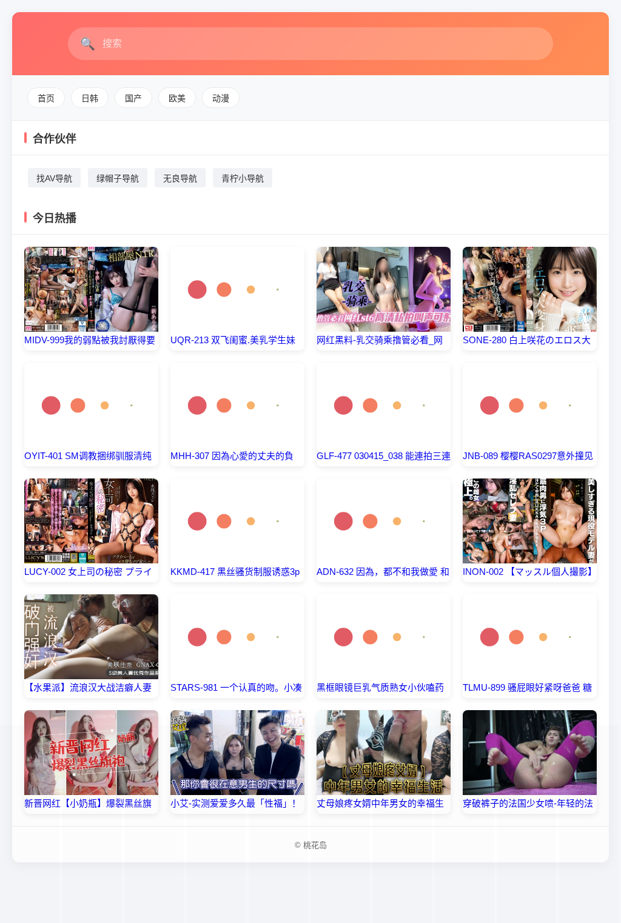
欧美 (177, 98)
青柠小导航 (242, 178)
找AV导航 (54, 178)
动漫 (220, 98)
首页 (46, 98)
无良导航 (180, 178)
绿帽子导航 (117, 178)
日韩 (89, 98)
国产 (133, 98)
